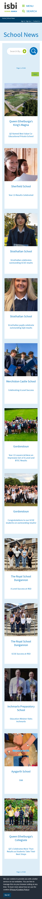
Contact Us (36, 21)
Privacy (13, 890)
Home (4, 18)
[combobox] (17, 51)
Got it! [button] (7, 895)
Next (35, 74)
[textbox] (17, 51)
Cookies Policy (23, 890)
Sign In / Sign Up (26, 21)
